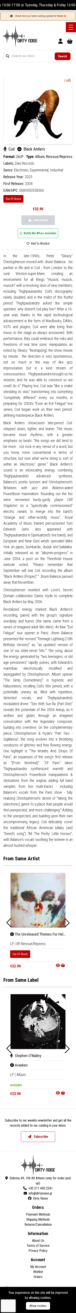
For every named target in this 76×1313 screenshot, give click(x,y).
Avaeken (21, 1065)
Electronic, (22, 170)
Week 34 (61, 16)
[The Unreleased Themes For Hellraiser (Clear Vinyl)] (38, 900)
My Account (38, 1267)
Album (21, 1074)
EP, (18, 943)
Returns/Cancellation (38, 1225)
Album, (40, 156)
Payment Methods (38, 1214)
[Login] (60, 42)
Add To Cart (40, 220)
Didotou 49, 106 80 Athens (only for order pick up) (40, 1180)
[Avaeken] (38, 1021)
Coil (11, 149)
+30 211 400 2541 (40, 1188)
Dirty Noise (40, 1198)
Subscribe (40, 1137)
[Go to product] (61, 965)
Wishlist (38, 1272)
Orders (38, 1277)
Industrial (56, 170)
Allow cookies (38, 1306)
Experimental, (40, 170)
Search (62, 56)
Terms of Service (38, 1246)
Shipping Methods (38, 1219)
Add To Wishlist (40, 243)
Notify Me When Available (39, 233)
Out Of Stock (13, 199)
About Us (38, 1241)
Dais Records (24, 163)
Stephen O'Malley (27, 1055)
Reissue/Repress (59, 156)
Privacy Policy (38, 1251)
